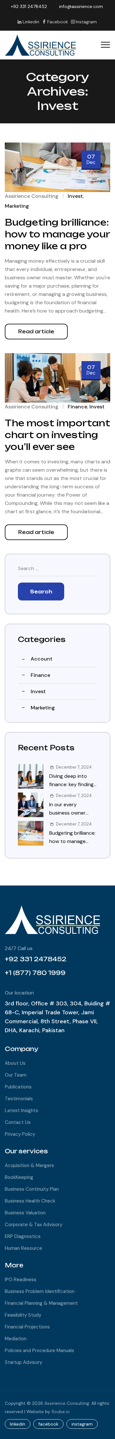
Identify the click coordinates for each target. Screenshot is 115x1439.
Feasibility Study (23, 1315)
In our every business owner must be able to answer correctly (69, 809)
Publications (18, 1087)
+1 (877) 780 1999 (35, 972)
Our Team (16, 1075)
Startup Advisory (23, 1362)
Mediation (16, 1338)
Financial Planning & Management (41, 1303)
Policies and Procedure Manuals (39, 1350)
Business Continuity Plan (32, 1189)
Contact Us (18, 1122)
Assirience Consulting (31, 196)
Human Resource (23, 1248)
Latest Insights (21, 1110)
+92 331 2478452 (29, 6)
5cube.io (60, 1411)
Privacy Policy (20, 1134)
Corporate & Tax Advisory (33, 1224)
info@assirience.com (81, 6)
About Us (15, 1063)
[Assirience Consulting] (40, 45)
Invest (75, 196)
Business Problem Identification (39, 1291)
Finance (77, 406)
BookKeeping (19, 1177)
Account (41, 658)
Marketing (17, 206)
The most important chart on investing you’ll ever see (57, 435)
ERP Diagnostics (23, 1236)
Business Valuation (25, 1213)
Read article (36, 332)
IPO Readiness (20, 1279)
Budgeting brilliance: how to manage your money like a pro (57, 234)
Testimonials (19, 1098)
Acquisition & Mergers (29, 1165)
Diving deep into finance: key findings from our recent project (72, 781)
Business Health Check (30, 1201)
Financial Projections (27, 1327)
